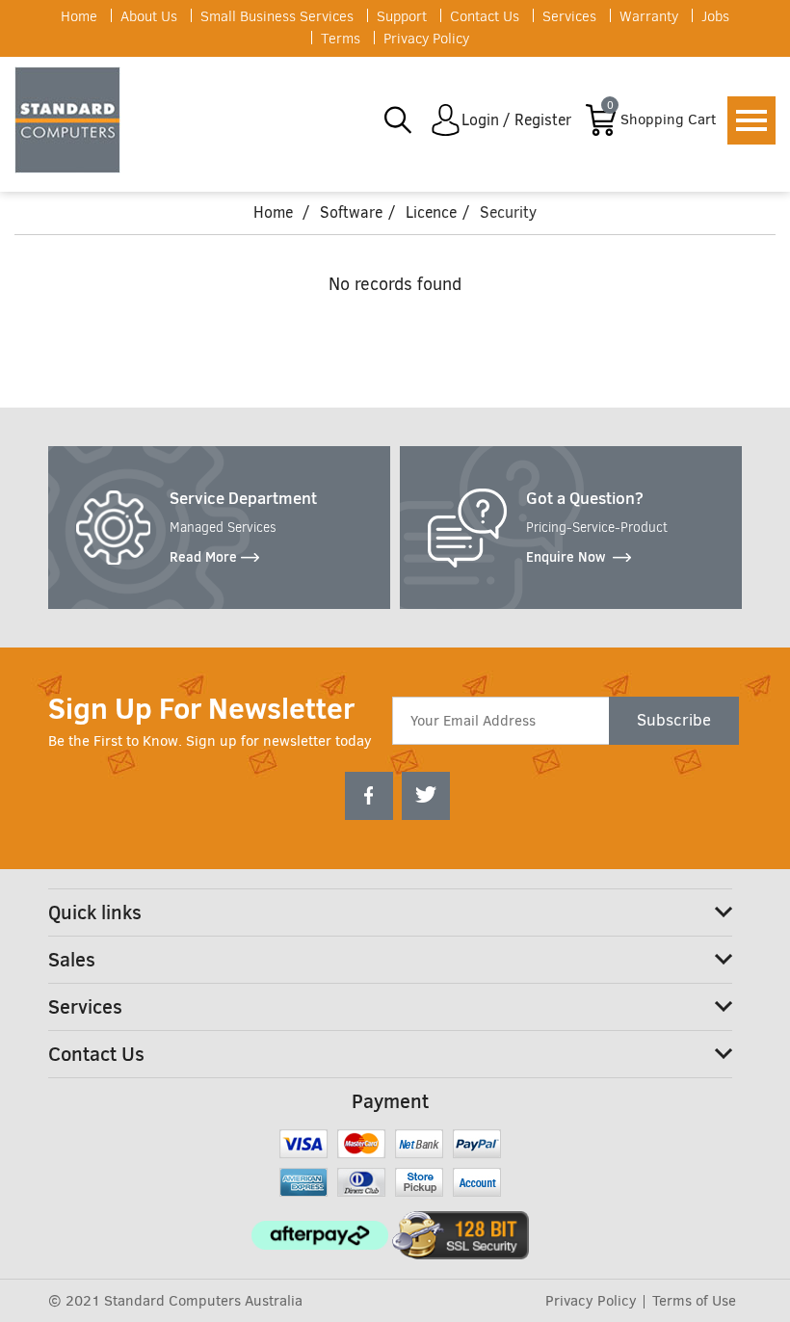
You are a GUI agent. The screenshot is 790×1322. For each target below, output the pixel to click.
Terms (340, 38)
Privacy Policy (426, 38)
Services (569, 16)
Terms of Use (694, 1300)
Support (402, 16)
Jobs (715, 16)
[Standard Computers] (72, 119)
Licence (431, 212)
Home (79, 16)
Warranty (648, 16)
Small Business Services (277, 16)
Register (542, 120)
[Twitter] (426, 796)
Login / (486, 120)
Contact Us (484, 16)
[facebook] (369, 796)
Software (351, 212)
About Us (148, 16)
